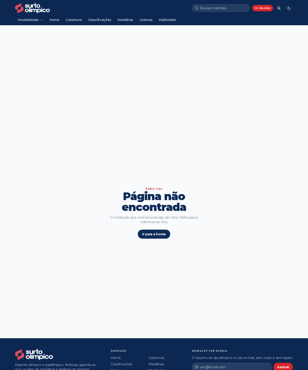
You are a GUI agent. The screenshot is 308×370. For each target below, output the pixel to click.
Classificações (99, 20)
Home (54, 20)
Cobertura (74, 20)
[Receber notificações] (279, 8)
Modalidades (28, 20)
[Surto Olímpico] (32, 8)
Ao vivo (265, 8)
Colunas (146, 20)
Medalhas (125, 20)
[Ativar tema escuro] (289, 8)
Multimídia (167, 20)
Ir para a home (154, 234)
